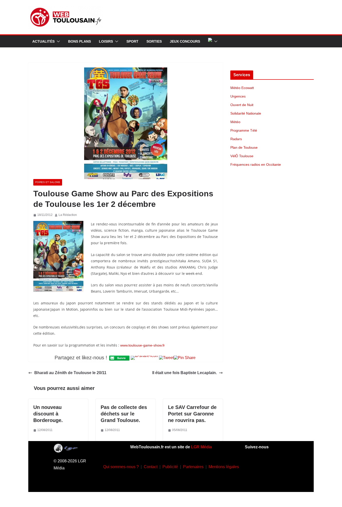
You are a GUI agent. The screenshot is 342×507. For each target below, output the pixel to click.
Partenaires (193, 467)
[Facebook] (252, 465)
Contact (150, 467)
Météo (235, 122)
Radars (236, 139)
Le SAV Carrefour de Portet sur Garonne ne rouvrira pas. (192, 413)
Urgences (238, 96)
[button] (57, 41)
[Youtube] (281, 465)
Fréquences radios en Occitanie (255, 164)
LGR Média (201, 447)
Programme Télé (243, 130)
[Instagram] (266, 465)
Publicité (170, 467)
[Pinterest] (274, 480)
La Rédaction (68, 215)
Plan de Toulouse (244, 147)
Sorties (154, 41)
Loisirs (106, 41)
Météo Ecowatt (242, 88)
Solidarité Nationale (245, 113)
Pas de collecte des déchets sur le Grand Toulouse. (124, 413)
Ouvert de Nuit (241, 105)
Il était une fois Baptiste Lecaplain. (184, 373)
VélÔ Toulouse (241, 156)
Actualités (43, 41)
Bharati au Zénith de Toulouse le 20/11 (70, 373)
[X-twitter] (259, 480)
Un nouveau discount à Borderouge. (48, 413)
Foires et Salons (47, 182)
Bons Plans (79, 41)
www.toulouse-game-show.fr (142, 345)
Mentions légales (224, 467)
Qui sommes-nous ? (121, 467)
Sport (132, 41)
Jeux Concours (185, 41)
